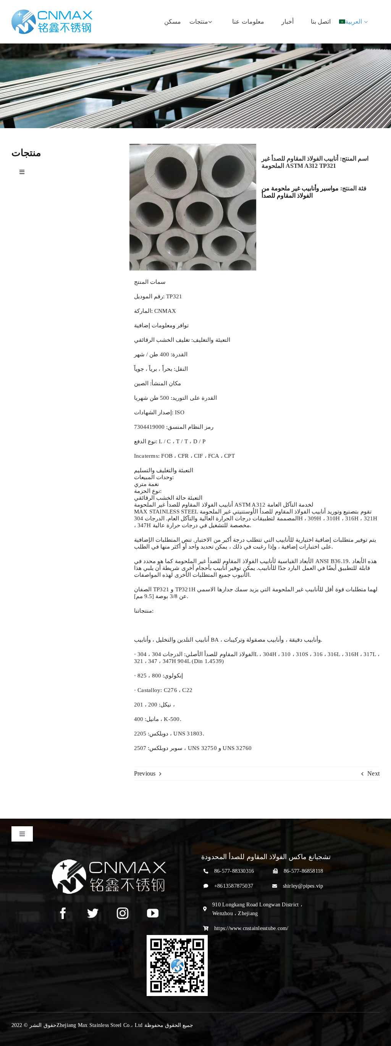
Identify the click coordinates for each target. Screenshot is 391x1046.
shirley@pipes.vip (303, 886)
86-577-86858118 (303, 871)
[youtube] (152, 913)
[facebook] (63, 913)
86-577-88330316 (234, 871)
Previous (145, 773)
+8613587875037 (233, 886)
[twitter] (93, 913)
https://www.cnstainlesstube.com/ (251, 928)
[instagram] (122, 913)
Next (373, 773)
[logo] (51, 12)
